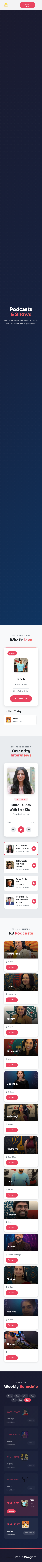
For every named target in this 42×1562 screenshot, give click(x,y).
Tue (17, 1396)
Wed (24, 1396)
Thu (32, 1396)
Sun (27, 1400)
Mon (10, 1396)
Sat (20, 1400)
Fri (14, 1400)
